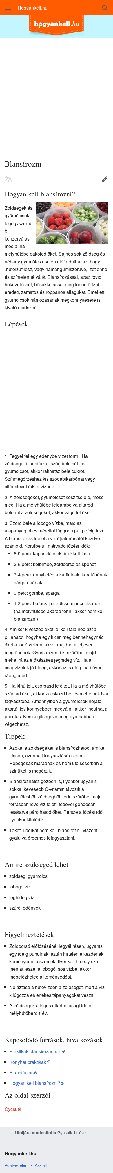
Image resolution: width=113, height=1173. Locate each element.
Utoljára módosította (35, 1132)
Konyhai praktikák (27, 1062)
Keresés (105, 7)
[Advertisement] (56, 94)
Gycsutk (13, 1109)
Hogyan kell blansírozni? (34, 1083)
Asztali (41, 1165)
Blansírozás (21, 1072)
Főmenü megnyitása (8, 7)
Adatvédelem (17, 1165)
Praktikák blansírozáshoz (35, 1051)
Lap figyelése (87, 179)
